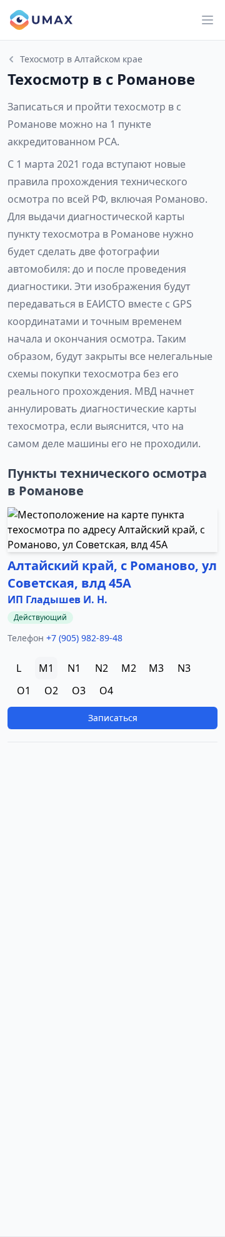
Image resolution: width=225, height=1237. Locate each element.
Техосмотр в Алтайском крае (81, 59)
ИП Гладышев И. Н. (58, 599)
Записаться (113, 718)
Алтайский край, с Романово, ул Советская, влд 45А (112, 574)
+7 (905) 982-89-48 (84, 638)
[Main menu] (207, 19)
